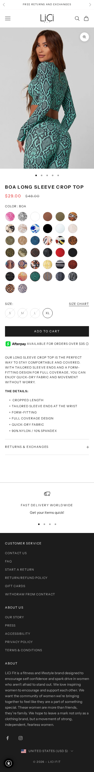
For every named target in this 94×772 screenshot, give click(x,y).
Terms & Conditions (23, 650)
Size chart (79, 304)
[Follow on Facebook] (7, 738)
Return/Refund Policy (26, 578)
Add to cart (47, 331)
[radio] (10, 217)
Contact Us (16, 553)
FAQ (8, 561)
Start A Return (19, 569)
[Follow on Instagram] (20, 738)
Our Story (14, 617)
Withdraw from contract (30, 594)
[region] (47, 503)
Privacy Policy (19, 642)
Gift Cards (15, 586)
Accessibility (17, 634)
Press (10, 625)
